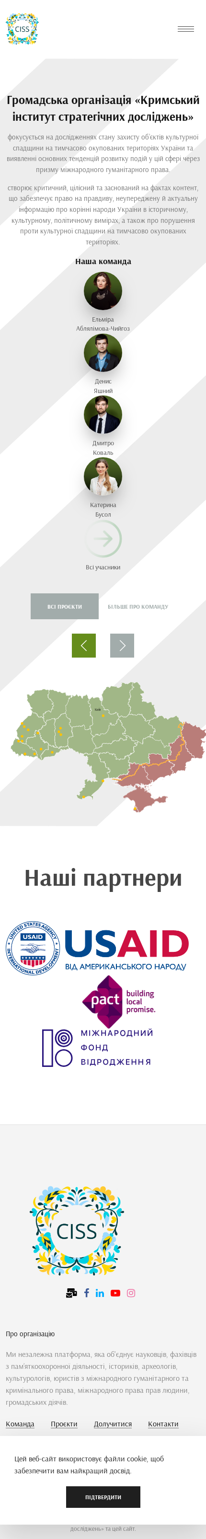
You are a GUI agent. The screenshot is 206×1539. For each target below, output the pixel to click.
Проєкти (64, 1423)
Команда (20, 1423)
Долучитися (113, 1423)
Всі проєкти (64, 606)
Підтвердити (103, 1497)
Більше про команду (138, 606)
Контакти (163, 1423)
